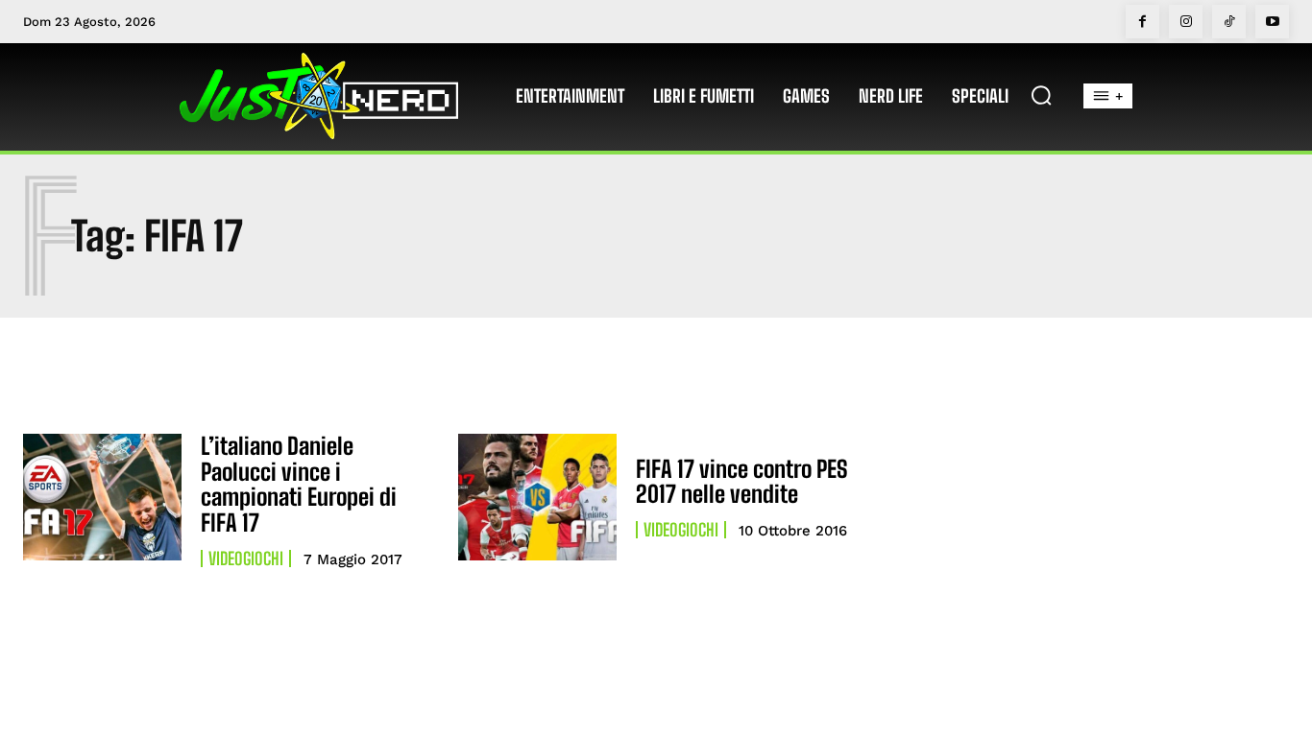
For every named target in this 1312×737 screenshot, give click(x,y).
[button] (1041, 95)
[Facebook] (1142, 21)
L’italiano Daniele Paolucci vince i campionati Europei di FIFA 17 (299, 483)
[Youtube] (1272, 21)
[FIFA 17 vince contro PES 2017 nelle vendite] (537, 497)
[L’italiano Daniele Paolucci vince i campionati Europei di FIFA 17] (102, 497)
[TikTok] (1229, 21)
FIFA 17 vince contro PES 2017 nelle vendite (742, 481)
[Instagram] (1186, 21)
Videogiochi (245, 558)
